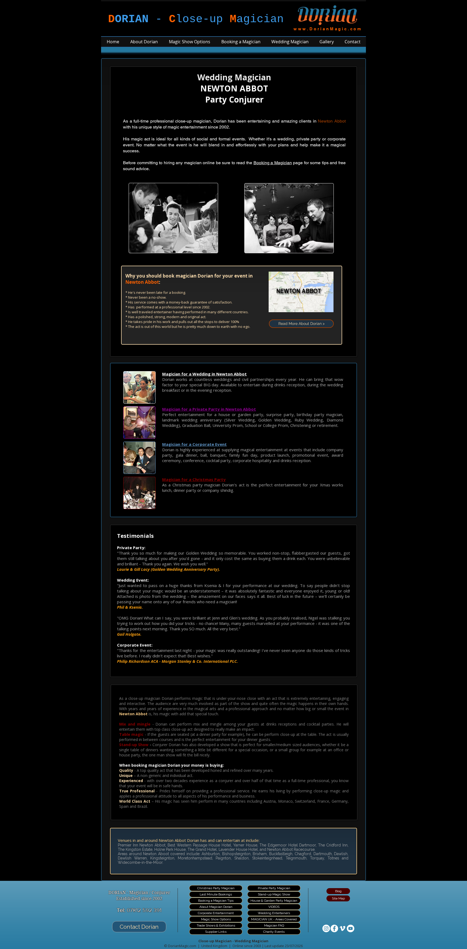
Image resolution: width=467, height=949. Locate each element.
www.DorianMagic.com (327, 29)
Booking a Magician (272, 162)
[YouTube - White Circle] (350, 928)
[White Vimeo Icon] (342, 928)
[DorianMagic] (334, 928)
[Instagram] (326, 928)
